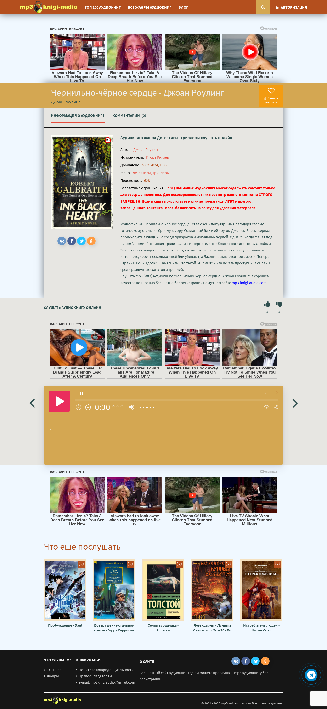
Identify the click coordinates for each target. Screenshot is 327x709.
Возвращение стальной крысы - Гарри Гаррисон (114, 627)
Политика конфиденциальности (106, 669)
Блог (183, 7)
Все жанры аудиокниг (149, 7)
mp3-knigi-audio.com (249, 282)
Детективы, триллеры (178, 137)
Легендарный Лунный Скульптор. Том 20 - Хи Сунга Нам (212, 627)
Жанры (53, 676)
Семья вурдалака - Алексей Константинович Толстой (163, 627)
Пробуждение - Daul (65, 625)
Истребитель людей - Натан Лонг (261, 627)
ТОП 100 (54, 669)
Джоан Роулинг (146, 149)
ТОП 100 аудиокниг (103, 7)
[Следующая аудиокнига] (295, 402)
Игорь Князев (157, 157)
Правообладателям (95, 676)
